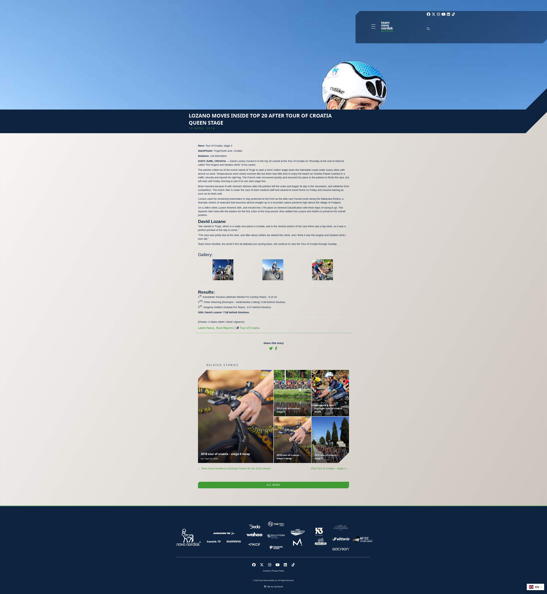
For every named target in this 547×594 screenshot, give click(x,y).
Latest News (206, 328)
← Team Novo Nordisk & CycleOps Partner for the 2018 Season (234, 468)
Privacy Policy (278, 571)
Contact (266, 571)
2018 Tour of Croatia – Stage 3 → (330, 468)
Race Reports (224, 328)
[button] (373, 26)
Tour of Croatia (249, 328)
